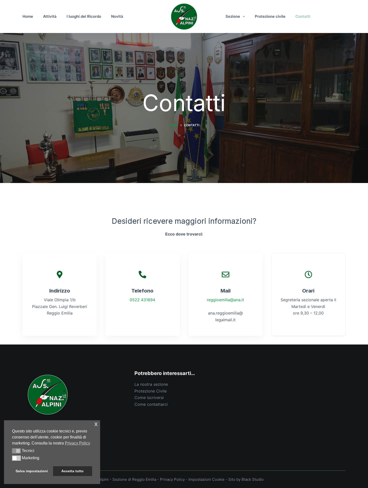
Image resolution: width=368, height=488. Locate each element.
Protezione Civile (150, 391)
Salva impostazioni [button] (32, 471)
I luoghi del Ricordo (84, 16)
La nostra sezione (151, 384)
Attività (50, 16)
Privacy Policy (172, 479)
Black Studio (253, 479)
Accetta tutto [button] (72, 471)
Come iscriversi (149, 397)
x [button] (96, 424)
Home (28, 16)
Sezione (233, 16)
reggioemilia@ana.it (225, 299)
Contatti (302, 16)
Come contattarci (151, 404)
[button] (16, 451)
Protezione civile (270, 16)
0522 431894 (142, 299)
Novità (117, 16)
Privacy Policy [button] (77, 443)
